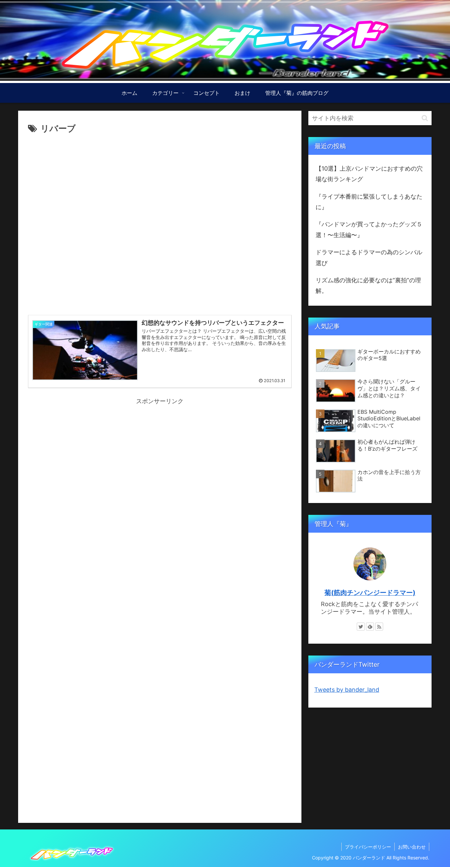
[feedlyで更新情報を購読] (370, 626)
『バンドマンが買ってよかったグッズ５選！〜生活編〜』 (369, 229)
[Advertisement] (160, 221)
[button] (425, 118)
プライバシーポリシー (368, 847)
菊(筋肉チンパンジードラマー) (369, 593)
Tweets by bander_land (346, 689)
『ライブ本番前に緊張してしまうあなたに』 (369, 201)
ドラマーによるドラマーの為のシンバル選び (369, 257)
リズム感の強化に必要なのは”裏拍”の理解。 (368, 285)
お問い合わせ (412, 847)
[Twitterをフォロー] (361, 626)
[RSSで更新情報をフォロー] (379, 626)
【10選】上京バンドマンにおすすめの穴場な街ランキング (369, 173)
